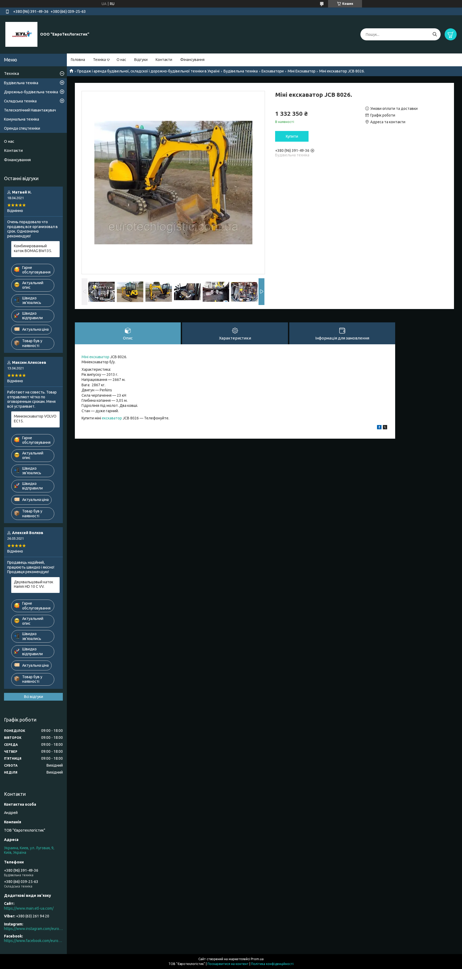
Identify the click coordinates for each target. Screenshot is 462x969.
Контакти (164, 59)
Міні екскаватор (95, 357)
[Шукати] (435, 34)
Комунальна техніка (21, 119)
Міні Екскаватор (301, 71)
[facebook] (379, 428)
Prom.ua (257, 959)
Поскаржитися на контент (228, 964)
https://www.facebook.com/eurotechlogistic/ (33, 941)
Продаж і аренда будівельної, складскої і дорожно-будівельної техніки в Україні (148, 71)
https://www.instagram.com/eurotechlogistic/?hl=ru (33, 928)
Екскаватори (272, 71)
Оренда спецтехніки (22, 128)
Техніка (99, 59)
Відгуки (141, 59)
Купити (292, 136)
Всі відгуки (33, 696)
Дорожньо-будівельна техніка (31, 92)
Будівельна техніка (241, 71)
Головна (78, 59)
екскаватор (112, 418)
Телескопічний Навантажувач (30, 110)
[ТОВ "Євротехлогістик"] (21, 34)
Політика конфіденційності (272, 964)
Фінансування (192, 59)
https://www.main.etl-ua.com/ (28, 908)
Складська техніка (20, 101)
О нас (121, 59)
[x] (385, 428)
